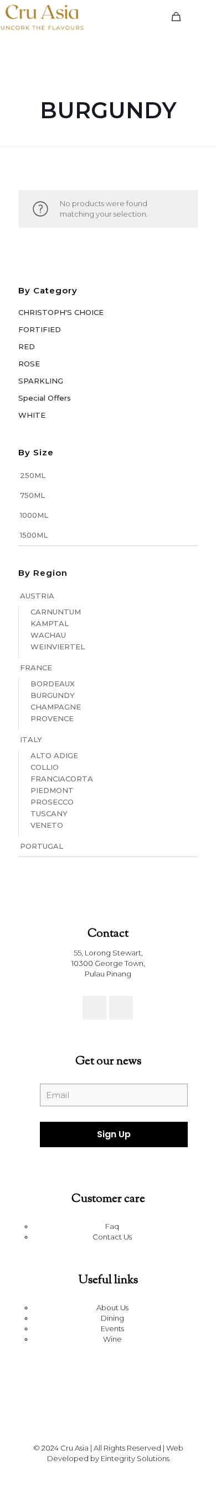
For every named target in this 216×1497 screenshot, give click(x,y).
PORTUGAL (41, 846)
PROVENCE (52, 718)
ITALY (31, 739)
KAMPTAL (49, 623)
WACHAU (48, 635)
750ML (32, 495)
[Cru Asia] (42, 16)
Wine (112, 1339)
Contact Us (112, 1236)
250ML (32, 475)
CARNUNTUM (55, 611)
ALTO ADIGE (54, 755)
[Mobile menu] (201, 16)
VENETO (46, 825)
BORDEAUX (52, 683)
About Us (112, 1307)
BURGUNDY (52, 695)
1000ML (34, 515)
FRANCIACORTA (61, 778)
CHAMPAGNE (55, 706)
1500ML (34, 534)
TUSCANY (49, 813)
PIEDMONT (52, 790)
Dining (112, 1318)
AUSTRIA (37, 595)
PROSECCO (52, 801)
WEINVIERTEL (57, 646)
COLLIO (44, 767)
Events (112, 1328)
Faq (112, 1226)
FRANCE (36, 667)
